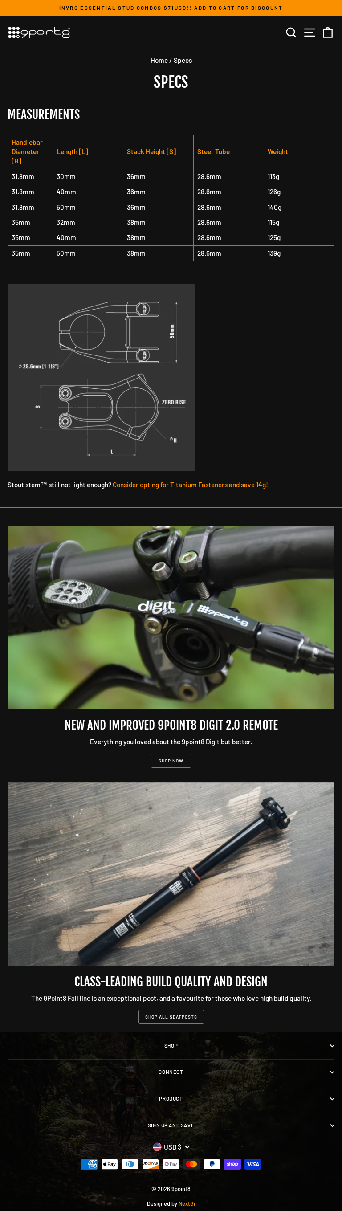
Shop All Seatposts (171, 1016)
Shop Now (171, 760)
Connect (171, 1072)
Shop (171, 1045)
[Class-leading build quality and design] (171, 874)
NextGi (187, 1203)
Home (159, 60)
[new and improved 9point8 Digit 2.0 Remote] (171, 617)
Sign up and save (171, 1125)
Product (171, 1098)
